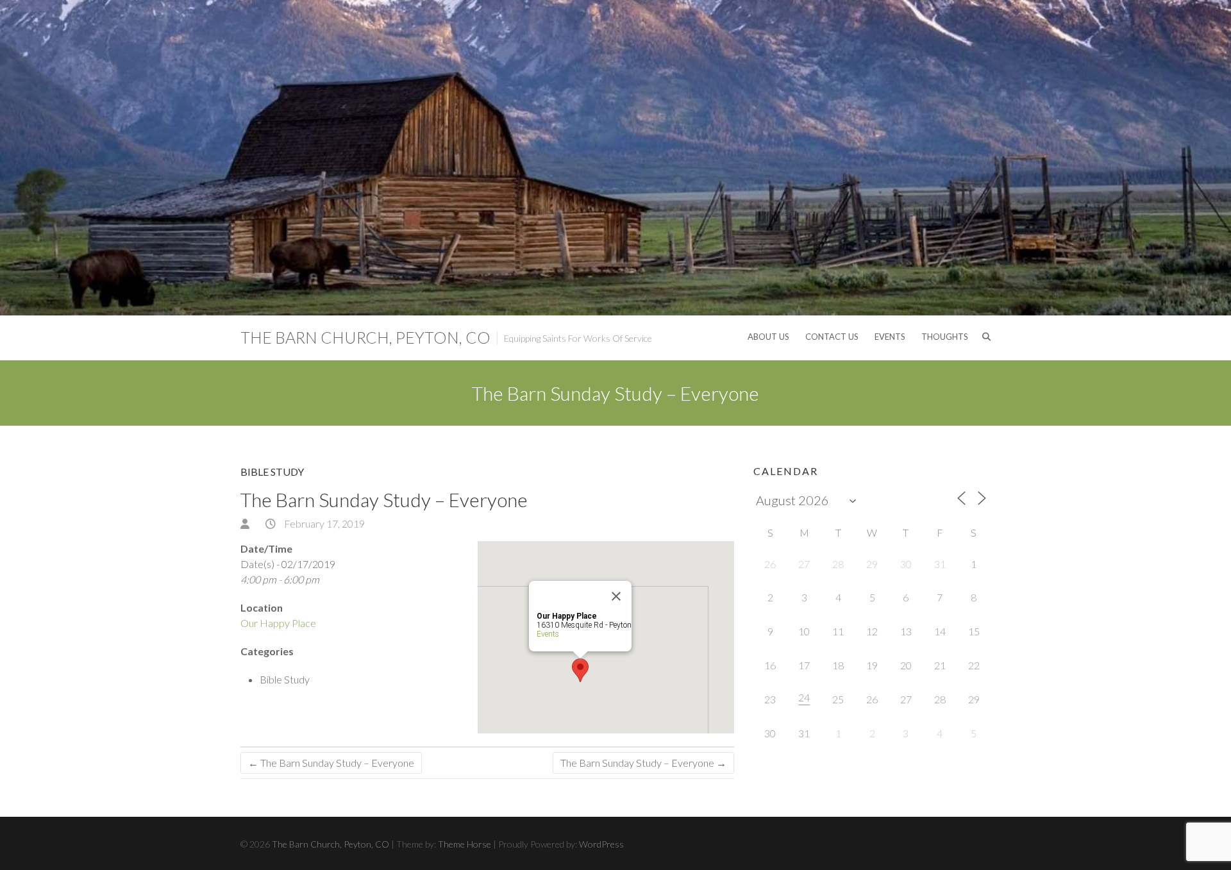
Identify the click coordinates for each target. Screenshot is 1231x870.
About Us (768, 336)
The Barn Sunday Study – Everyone (331, 763)
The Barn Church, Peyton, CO (365, 337)
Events (890, 336)
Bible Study (272, 471)
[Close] (616, 596)
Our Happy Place (278, 623)
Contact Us (831, 336)
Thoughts (944, 336)
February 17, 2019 (323, 523)
